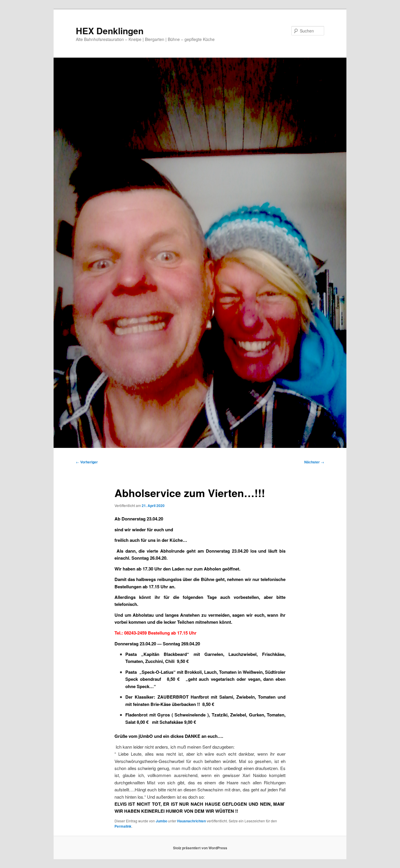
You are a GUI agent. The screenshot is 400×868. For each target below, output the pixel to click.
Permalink (122, 826)
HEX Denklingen (109, 30)
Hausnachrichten (191, 821)
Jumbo (161, 821)
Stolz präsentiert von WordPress (200, 847)
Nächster (314, 462)
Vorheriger (87, 462)
